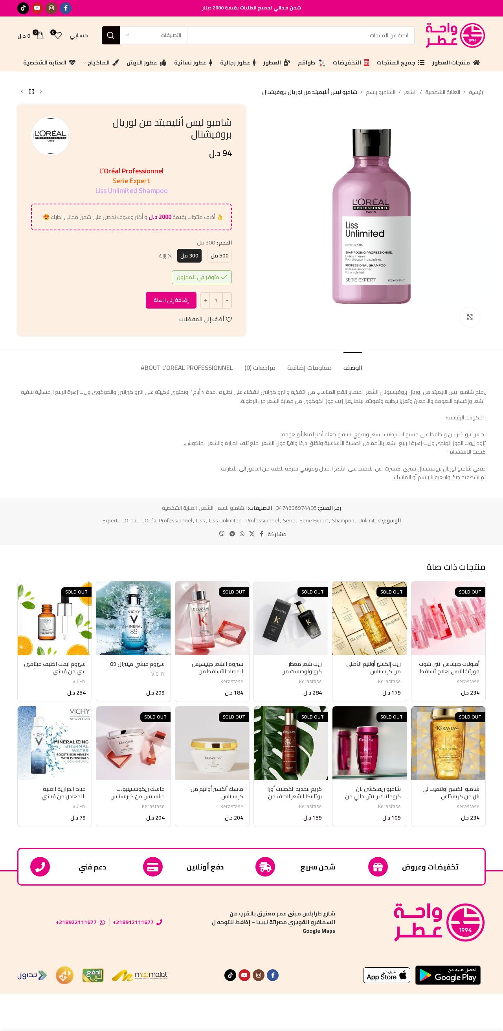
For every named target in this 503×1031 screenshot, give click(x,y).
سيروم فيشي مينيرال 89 (137, 664)
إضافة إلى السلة (171, 300)
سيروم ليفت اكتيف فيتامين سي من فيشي (55, 668)
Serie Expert (313, 520)
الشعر (410, 92)
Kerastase (468, 681)
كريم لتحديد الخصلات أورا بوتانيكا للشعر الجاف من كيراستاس (294, 796)
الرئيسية (477, 92)
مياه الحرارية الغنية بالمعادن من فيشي (64, 793)
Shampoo (343, 520)
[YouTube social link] (37, 8)
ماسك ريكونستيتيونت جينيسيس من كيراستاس (137, 793)
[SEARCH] (111, 35)
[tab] (352, 364)
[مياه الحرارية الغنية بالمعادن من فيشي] (55, 743)
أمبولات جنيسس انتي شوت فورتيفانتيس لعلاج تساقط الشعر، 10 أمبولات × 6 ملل (449, 671)
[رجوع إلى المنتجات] (31, 92)
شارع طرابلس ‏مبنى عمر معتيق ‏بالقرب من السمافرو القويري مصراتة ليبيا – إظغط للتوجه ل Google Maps (273, 922)
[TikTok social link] (23, 8)
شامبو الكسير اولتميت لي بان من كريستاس (450, 793)
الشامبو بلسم (380, 92)
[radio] (219, 256)
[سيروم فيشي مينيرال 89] (133, 618)
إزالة (162, 256)
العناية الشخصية (442, 92)
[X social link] (252, 534)
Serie (289, 520)
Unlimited (369, 520)
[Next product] (22, 92)
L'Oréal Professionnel (166, 520)
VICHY (158, 674)
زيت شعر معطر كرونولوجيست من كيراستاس (301, 671)
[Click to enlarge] (470, 317)
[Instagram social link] (51, 8)
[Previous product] (41, 92)
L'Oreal (129, 520)
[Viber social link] (222, 534)
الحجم (225, 242)
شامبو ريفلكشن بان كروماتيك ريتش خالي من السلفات (373, 796)
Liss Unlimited (225, 520)
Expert (110, 520)
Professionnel (262, 520)
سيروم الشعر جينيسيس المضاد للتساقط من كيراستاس (217, 671)
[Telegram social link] (232, 534)
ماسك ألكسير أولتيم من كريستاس (217, 793)
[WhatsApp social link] (242, 534)
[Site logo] (454, 34)
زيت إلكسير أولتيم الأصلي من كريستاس (373, 668)
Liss (200, 520)
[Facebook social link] (66, 8)
